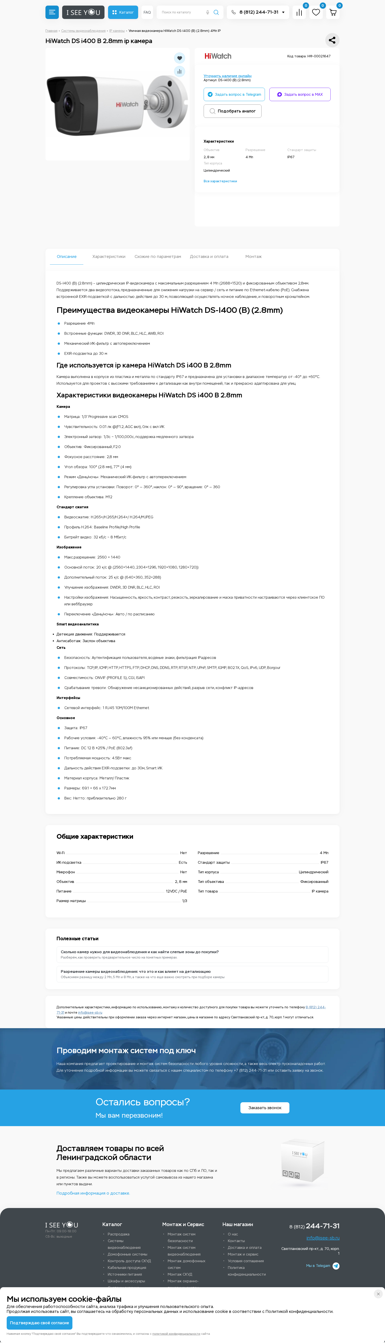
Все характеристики (220, 181)
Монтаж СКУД (180, 1274)
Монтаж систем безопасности (181, 1237)
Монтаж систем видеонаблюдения (184, 1250)
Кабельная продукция (127, 1268)
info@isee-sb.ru (90, 1013)
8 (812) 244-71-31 (259, 12)
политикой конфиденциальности (176, 1333)
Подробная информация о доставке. (93, 1193)
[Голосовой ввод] (207, 13)
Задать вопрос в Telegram (238, 94)
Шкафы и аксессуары (126, 1281)
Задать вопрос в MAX (303, 94)
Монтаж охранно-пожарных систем (183, 1284)
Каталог (126, 12)
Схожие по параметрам (158, 256)
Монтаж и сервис (243, 1254)
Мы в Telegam (318, 1266)
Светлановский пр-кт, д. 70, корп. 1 (310, 1251)
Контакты (236, 1241)
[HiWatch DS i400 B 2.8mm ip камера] (117, 104)
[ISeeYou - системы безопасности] (61, 1224)
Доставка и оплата (209, 256)
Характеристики (108, 256)
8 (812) (314, 1225)
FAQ (147, 12)
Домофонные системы (127, 1254)
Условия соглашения (246, 1261)
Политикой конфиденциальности (299, 1311)
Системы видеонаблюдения (124, 1244)
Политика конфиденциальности (247, 1271)
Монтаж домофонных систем (186, 1264)
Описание (67, 256)
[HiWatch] (218, 56)
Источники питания (125, 1274)
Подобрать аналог (237, 111)
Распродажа (118, 1234)
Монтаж (254, 256)
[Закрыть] (378, 1293)
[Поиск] (216, 13)
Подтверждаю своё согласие (39, 1322)
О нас (233, 1234)
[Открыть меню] (52, 12)
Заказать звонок (264, 1107)
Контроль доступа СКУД (129, 1261)
